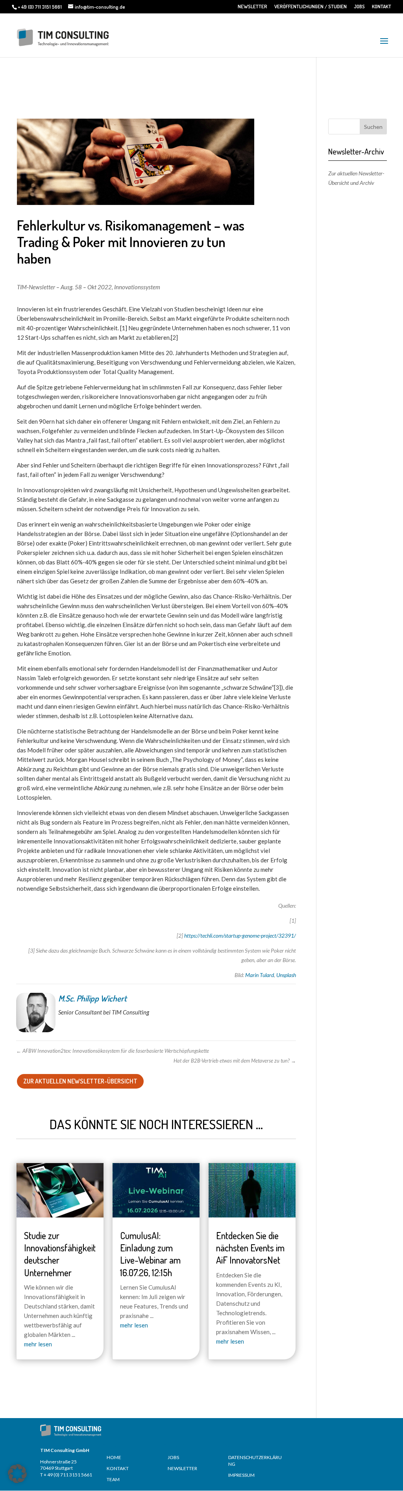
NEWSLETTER (252, 6)
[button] (17, 1473)
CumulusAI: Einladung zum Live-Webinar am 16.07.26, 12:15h (150, 1254)
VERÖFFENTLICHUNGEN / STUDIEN (310, 6)
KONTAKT (381, 6)
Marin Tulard (259, 975)
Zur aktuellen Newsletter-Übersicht (80, 1081)
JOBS (359, 6)
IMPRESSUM (241, 1475)
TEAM (113, 1479)
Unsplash (286, 975)
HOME (114, 1457)
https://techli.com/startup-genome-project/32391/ (240, 935)
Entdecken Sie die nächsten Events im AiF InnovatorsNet (250, 1247)
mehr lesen (38, 1344)
